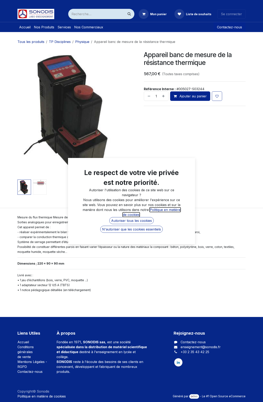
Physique (82, 42)
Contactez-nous (229, 27)
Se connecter (231, 14)
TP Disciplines (60, 42)
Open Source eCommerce (228, 396)
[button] (23, 114)
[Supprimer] (148, 96)
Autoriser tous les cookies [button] (131, 221)
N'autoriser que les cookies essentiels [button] (131, 229)
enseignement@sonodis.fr (201, 347)
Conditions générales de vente (25, 352)
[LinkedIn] (178, 362)
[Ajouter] (164, 96)
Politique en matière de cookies (41, 396)
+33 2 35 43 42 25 (195, 352)
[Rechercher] (129, 14)
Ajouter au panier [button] (192, 96)
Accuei (22, 342)
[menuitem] (24, 27)
